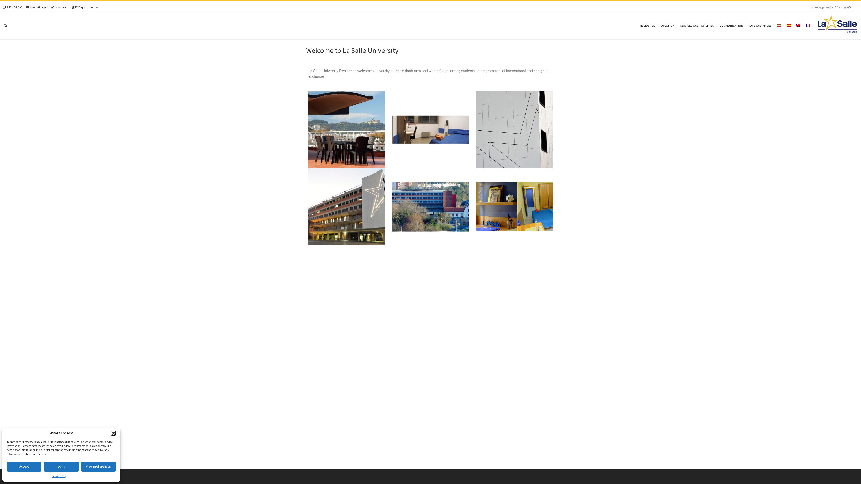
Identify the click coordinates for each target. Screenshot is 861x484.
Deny (61, 466)
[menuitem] (779, 25)
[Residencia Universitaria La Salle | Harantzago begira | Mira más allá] (837, 24)
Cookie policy (59, 476)
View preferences (98, 466)
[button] (113, 433)
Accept (24, 466)
